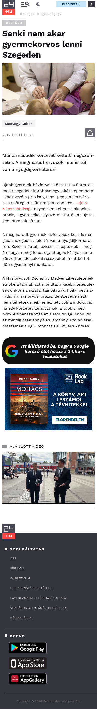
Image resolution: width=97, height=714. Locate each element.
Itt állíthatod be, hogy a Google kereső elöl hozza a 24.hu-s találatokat (54, 351)
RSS (13, 558)
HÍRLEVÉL (17, 568)
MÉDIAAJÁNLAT (21, 618)
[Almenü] (25, 4)
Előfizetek (71, 4)
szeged (29, 14)
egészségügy (50, 14)
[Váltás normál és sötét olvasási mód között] (38, 4)
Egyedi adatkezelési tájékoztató (38, 598)
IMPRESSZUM (20, 578)
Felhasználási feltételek (32, 588)
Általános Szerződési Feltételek (38, 608)
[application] (48, 477)
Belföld (14, 23)
